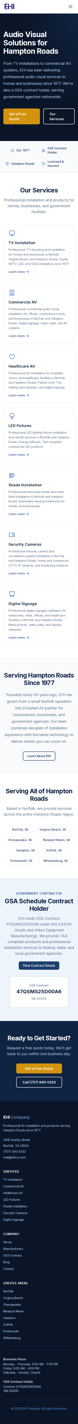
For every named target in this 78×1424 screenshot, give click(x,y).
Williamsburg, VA (55, 860)
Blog (6, 1262)
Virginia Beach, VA (53, 829)
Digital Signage (13, 1219)
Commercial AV (13, 1186)
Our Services (57, 116)
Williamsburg (12, 1338)
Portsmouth (11, 1331)
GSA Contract (12, 1255)
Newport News (13, 1311)
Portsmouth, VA (21, 860)
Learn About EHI (39, 756)
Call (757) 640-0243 (39, 1082)
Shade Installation (15, 1206)
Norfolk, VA (20, 829)
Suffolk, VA (54, 850)
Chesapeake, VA (20, 840)
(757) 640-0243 (14, 1151)
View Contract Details (39, 965)
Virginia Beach (13, 1298)
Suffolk (8, 1324)
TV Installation (12, 1179)
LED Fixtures (11, 1199)
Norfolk (8, 1291)
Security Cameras (15, 1213)
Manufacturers (13, 1249)
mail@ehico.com (14, 1157)
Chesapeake (12, 1304)
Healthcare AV (13, 1193)
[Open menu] (70, 6)
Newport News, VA (56, 840)
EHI (16, 1117)
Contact (8, 1268)
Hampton (9, 1318)
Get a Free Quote (17, 116)
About (7, 1242)
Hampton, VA (25, 850)
